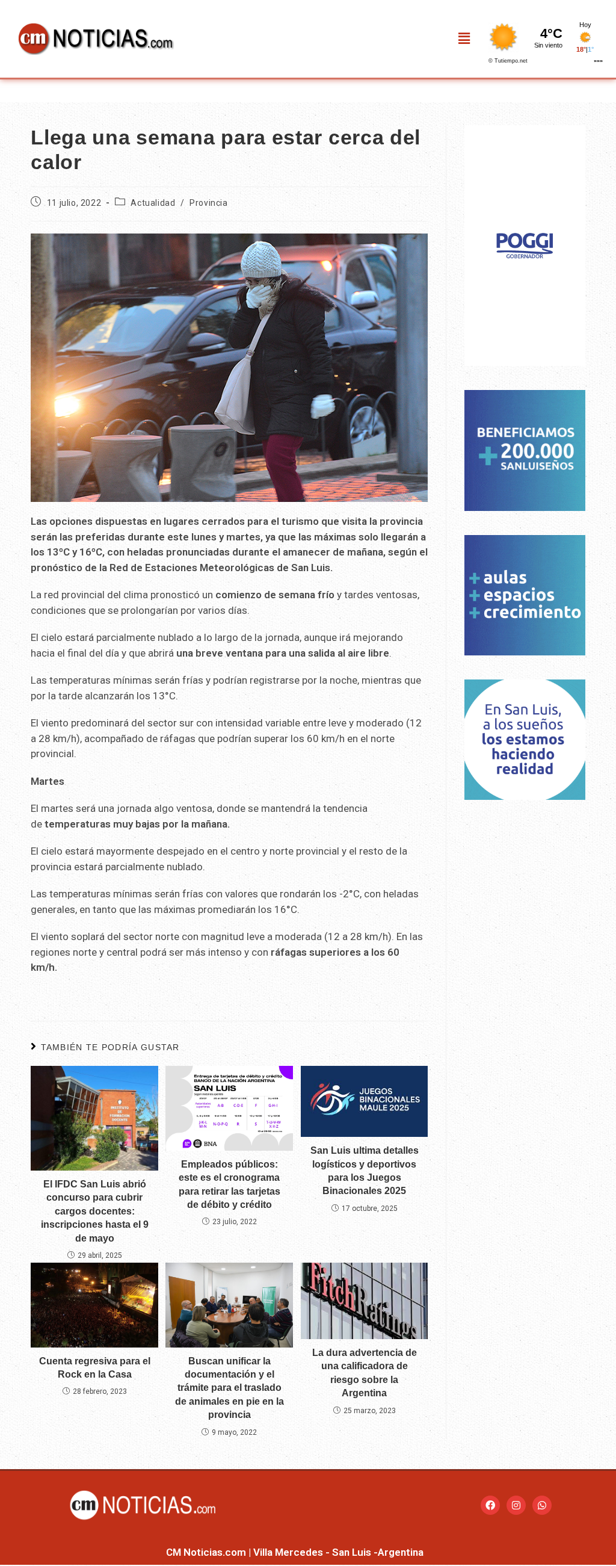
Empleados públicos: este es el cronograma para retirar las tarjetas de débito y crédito (229, 1184)
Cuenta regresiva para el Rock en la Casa (94, 1367)
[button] (464, 38)
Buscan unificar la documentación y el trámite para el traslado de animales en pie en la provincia (229, 1388)
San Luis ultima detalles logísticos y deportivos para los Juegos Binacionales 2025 (364, 1170)
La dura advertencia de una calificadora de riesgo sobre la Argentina (364, 1373)
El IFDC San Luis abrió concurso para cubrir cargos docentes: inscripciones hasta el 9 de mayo (95, 1211)
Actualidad (153, 203)
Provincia (208, 203)
